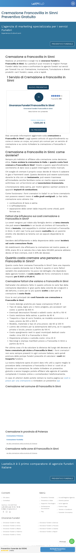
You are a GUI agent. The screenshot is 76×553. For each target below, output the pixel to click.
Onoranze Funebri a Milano (12, 528)
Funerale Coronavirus (65, 512)
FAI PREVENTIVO (38, 130)
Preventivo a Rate (47, 500)
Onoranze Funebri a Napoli (48, 531)
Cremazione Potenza (14, 436)
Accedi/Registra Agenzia (67, 497)
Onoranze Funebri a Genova (49, 522)
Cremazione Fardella (14, 440)
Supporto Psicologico (48, 503)
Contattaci (6, 500)
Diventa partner (64, 500)
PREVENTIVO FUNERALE (62, 44)
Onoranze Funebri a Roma (11, 525)
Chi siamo (6, 497)
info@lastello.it (12, 509)
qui (58, 380)
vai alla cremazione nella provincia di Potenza (21, 443)
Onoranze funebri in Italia (11, 522)
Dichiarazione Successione (45, 507)
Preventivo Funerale (47, 497)
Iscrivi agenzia (63, 503)
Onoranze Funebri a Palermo (12, 531)
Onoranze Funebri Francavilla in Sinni (31, 105)
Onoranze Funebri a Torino (12, 534)
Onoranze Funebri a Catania (49, 528)
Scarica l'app (63, 506)
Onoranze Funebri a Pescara (49, 525)
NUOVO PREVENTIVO (38, 87)
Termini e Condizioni (65, 509)
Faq (42, 511)
